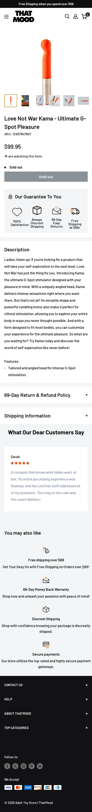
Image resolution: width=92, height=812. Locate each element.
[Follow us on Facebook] (7, 766)
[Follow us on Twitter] (15, 766)
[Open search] (67, 16)
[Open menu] (6, 16)
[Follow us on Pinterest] (32, 766)
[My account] (75, 16)
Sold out (46, 176)
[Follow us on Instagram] (24, 766)
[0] (84, 16)
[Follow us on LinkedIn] (40, 766)
